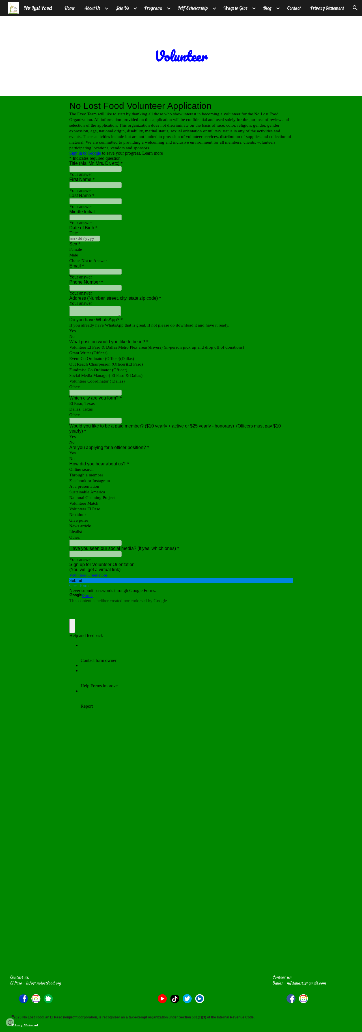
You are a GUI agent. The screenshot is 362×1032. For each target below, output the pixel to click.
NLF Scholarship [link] (193, 8)
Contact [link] (294, 8)
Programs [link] (153, 8)
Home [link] (69, 8)
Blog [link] (267, 8)
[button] (355, 8)
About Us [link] (92, 8)
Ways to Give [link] (235, 8)
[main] (181, 56)
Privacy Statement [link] (327, 8)
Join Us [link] (122, 8)
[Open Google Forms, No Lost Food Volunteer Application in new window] (284, 105)
